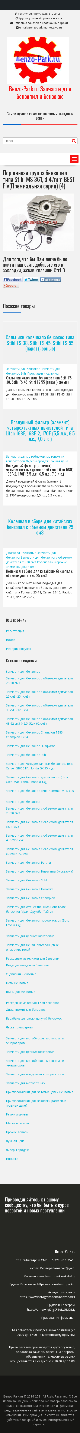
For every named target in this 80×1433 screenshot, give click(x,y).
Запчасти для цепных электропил (30, 936)
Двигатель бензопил (21, 553)
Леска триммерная (19, 1027)
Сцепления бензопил (21, 974)
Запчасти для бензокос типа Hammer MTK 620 (40, 791)
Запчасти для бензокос (23, 369)
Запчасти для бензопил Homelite (30, 889)
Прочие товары (17, 1132)
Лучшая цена (58, 461)
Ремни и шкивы (17, 1114)
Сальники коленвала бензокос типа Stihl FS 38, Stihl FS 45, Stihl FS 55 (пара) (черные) (40, 342)
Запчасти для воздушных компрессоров (35, 1074)
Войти (10, 640)
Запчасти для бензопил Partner (28, 862)
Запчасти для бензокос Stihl (26, 755)
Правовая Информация (58, 1318)
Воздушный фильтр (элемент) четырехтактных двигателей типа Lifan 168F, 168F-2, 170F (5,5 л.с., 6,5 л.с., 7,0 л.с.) (40, 430)
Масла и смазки (17, 1123)
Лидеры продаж (37, 461)
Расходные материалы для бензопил (33, 958)
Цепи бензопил (17, 983)
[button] (74, 159)
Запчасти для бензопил (23, 802)
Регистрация (15, 631)
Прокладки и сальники (43, 373)
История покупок (18, 649)
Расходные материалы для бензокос (32, 1003)
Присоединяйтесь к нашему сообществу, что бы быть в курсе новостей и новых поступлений (37, 1204)
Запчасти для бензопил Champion (30, 898)
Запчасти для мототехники (25, 1083)
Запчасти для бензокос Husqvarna (30, 746)
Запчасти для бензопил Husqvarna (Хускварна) (39, 871)
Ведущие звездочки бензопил (27, 965)
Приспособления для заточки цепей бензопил (39, 1092)
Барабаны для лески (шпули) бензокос (34, 1018)
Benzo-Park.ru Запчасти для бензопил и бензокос (40, 92)
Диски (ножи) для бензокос (25, 1010)
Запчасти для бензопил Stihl (26, 880)
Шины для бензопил (20, 992)
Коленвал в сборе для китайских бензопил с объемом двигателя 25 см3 (40, 526)
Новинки (12, 1159)
